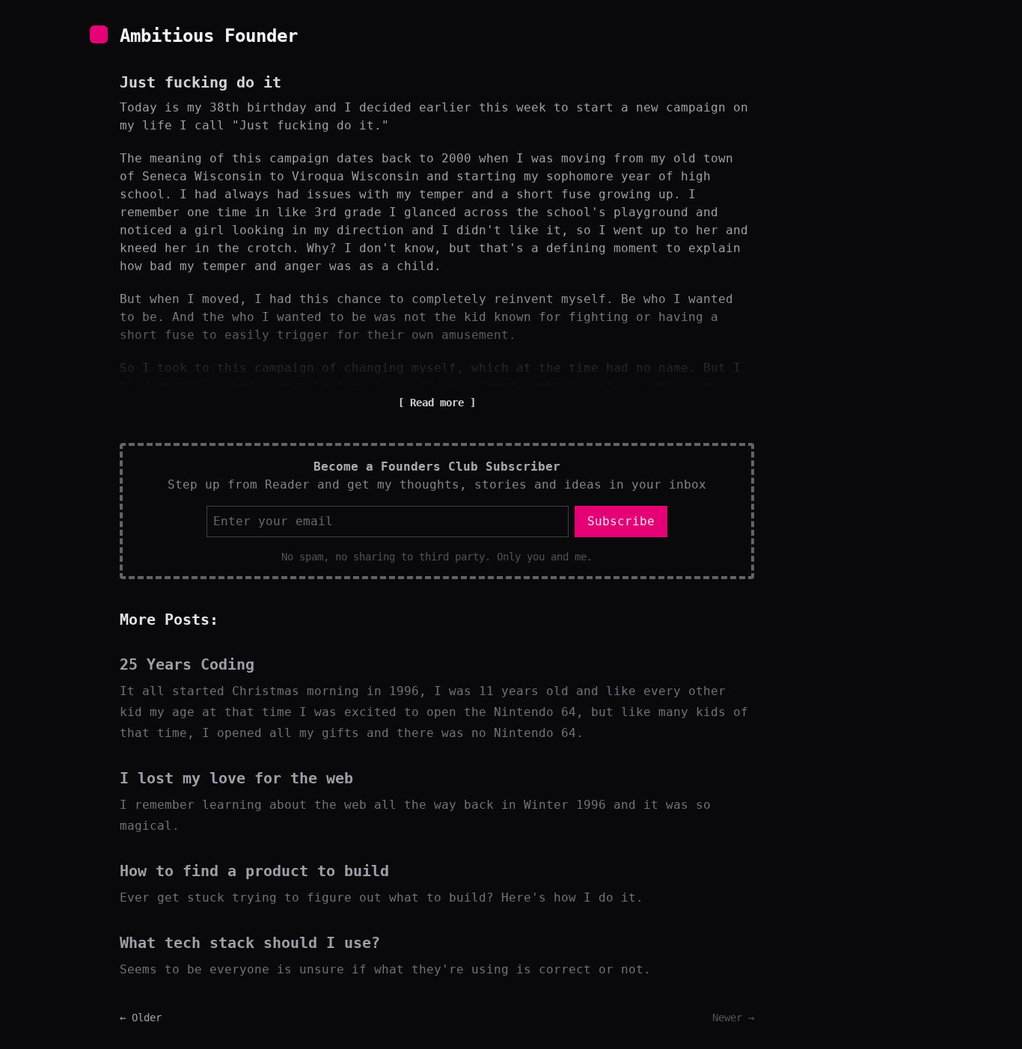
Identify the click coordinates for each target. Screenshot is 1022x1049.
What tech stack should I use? (250, 943)
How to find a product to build (254, 871)
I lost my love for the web (236, 778)
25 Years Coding (187, 664)
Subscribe (621, 521)
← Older (141, 1018)
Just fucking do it (200, 82)
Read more (437, 403)
